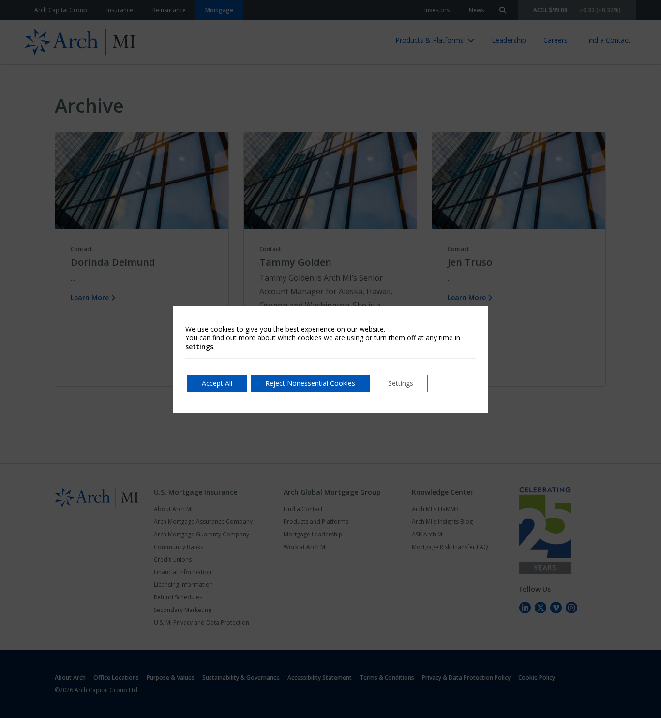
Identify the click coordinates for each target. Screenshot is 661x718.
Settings (400, 383)
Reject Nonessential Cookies (310, 383)
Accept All (217, 383)
